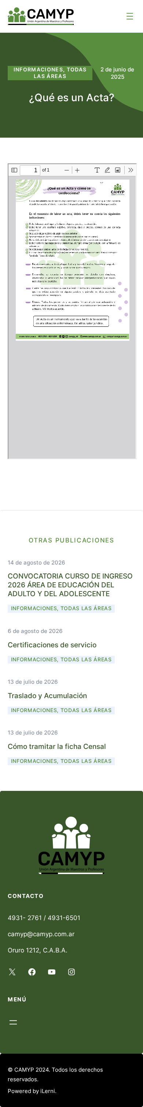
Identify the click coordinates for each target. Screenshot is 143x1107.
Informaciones (38, 69)
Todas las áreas (60, 73)
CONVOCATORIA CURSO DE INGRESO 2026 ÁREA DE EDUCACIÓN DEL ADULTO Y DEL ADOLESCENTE (70, 585)
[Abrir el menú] (129, 16)
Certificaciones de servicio (52, 645)
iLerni (47, 1090)
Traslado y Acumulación (47, 696)
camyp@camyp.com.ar (41, 934)
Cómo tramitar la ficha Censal (57, 746)
